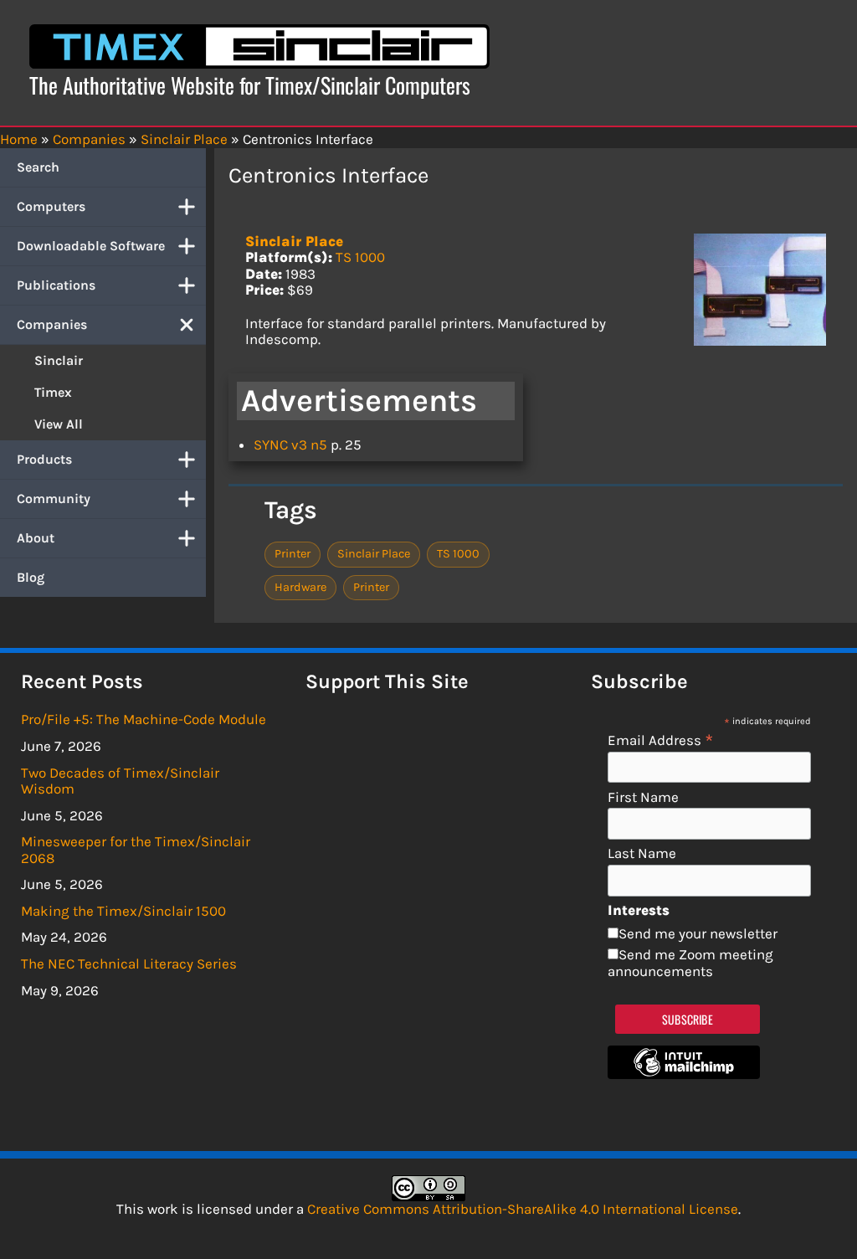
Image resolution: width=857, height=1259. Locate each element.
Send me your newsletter (697, 933)
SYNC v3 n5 (290, 444)
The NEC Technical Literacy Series (129, 963)
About (35, 538)
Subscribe (687, 1019)
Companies (52, 324)
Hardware (300, 587)
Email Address (661, 739)
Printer (292, 554)
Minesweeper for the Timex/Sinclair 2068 (135, 849)
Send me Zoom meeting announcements (690, 962)
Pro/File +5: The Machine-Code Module (143, 719)
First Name (643, 797)
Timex (53, 392)
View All (58, 424)
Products (44, 459)
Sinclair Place (294, 241)
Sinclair (58, 360)
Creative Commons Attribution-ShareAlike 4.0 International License (522, 1208)
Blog (30, 577)
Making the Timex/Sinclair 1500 (123, 910)
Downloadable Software (91, 246)
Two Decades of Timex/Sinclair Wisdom (120, 781)
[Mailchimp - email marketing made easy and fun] (684, 1074)
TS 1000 (360, 257)
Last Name (642, 853)
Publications (56, 285)
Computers (51, 206)
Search (38, 167)
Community (53, 498)
